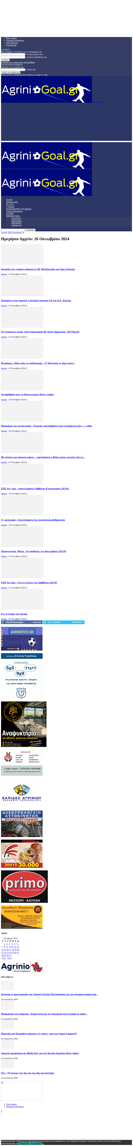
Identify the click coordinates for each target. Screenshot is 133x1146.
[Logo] (46, 168)
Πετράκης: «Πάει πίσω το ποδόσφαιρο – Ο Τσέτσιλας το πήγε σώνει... (38, 363)
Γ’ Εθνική (10, 207)
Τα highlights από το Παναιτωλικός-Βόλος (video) (27, 394)
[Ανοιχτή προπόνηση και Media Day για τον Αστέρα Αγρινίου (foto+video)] (7, 1048)
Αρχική (9, 200)
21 (2, 952)
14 (2, 950)
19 (15, 950)
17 (10, 950)
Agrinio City (16, 225)
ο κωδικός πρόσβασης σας (36, 57)
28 (2, 955)
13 (18, 947)
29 (5, 955)
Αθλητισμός (16, 221)
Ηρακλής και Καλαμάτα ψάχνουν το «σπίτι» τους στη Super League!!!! (39, 1033)
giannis (4, 274)
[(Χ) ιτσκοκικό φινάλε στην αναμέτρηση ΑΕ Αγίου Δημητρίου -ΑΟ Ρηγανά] (22, 327)
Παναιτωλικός (12, 202)
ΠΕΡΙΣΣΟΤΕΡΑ (13, 216)
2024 (10, 232)
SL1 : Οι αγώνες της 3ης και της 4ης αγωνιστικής (27, 1073)
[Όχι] (43, 1144)
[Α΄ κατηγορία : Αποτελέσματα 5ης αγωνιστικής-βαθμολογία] (22, 515)
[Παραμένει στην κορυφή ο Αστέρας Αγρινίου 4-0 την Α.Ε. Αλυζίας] (22, 295)
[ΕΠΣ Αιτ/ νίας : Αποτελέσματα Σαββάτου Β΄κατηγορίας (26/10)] (22, 483)
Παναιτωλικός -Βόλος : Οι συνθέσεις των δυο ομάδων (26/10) (33, 551)
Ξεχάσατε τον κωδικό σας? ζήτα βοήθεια (18, 62)
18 (13, 950)
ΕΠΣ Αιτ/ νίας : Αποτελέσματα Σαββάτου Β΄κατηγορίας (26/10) (35, 488)
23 (8, 952)
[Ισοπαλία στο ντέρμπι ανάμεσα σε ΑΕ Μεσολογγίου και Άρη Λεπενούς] (22, 264)
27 (18, 952)
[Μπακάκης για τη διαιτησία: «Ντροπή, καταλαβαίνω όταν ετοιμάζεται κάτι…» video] (22, 421)
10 (10, 947)
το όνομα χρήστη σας (34, 54)
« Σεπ (3, 958)
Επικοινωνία (11, 45)
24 (10, 952)
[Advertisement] (66, 123)
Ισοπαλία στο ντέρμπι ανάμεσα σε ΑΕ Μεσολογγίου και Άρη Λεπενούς (38, 269)
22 (5, 952)
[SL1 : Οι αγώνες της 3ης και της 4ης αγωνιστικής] (7, 1068)
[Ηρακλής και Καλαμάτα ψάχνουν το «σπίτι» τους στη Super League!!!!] (7, 1028)
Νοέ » (9, 958)
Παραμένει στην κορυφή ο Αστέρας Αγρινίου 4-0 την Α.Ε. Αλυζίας (36, 300)
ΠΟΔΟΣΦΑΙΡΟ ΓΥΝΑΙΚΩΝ (18, 209)
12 (15, 947)
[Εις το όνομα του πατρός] (22, 609)
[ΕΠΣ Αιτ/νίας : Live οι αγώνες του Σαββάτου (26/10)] (22, 577)
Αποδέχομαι (24, 1144)
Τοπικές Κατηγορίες (14, 211)
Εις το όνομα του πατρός (14, 614)
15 (5, 950)
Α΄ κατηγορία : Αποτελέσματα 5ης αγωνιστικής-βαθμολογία (33, 520)
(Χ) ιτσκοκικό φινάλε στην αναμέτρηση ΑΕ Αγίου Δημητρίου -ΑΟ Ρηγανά (40, 331)
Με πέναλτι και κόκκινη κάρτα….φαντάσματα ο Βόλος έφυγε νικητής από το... (43, 457)
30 (8, 955)
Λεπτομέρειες (36, 1144)
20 (18, 950)
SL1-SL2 (10, 204)
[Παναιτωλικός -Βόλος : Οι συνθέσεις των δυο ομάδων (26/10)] (22, 546)
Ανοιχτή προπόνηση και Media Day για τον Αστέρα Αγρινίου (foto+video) (40, 1053)
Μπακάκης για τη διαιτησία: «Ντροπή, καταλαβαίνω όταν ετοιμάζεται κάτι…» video (46, 426)
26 (15, 952)
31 (10, 955)
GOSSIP (10, 214)
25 (13, 952)
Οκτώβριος (17, 232)
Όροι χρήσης (11, 38)
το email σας (30, 69)
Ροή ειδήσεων (12, 43)
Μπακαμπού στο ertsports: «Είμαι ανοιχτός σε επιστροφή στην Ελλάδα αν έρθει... (44, 1014)
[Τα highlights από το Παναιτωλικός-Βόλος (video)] (22, 389)
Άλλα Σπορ (16, 218)
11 (13, 947)
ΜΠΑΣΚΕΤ (16, 223)
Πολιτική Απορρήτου (15, 40)
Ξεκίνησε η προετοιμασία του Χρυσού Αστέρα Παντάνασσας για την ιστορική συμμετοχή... (49, 994)
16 (8, 950)
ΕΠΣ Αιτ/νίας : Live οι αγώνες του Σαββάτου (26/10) (29, 582)
